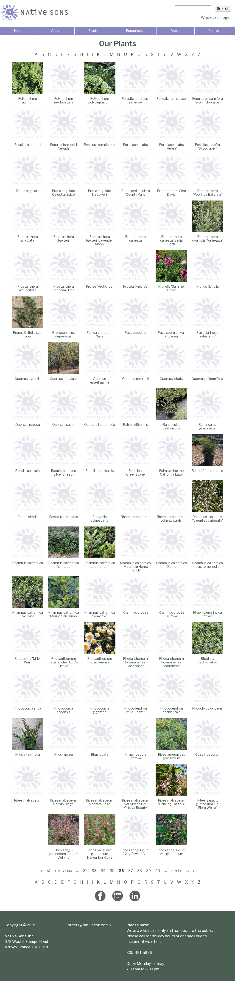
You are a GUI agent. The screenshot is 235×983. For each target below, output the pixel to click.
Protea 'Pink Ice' (135, 286)
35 (112, 871)
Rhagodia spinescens (99, 518)
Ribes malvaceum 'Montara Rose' (99, 802)
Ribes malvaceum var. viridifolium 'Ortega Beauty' (135, 804)
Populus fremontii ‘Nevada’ (63, 146)
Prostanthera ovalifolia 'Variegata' (207, 238)
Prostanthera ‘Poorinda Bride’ (63, 288)
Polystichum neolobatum (63, 100)
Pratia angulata (27, 191)
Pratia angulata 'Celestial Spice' (63, 192)
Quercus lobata (171, 379)
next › (176, 871)
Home (18, 31)
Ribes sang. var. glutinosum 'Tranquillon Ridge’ (99, 853)
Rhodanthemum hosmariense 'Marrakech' (171, 662)
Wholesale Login (215, 17)
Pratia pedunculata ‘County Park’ (135, 192)
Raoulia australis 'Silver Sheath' (63, 472)
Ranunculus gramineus (207, 426)
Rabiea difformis (135, 424)
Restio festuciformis (207, 471)
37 (130, 871)
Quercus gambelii (135, 379)
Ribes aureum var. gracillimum (171, 756)
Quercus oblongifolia (207, 379)
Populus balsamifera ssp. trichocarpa (207, 100)
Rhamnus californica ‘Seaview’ (99, 614)
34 (103, 871)
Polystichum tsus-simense (135, 100)
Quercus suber (63, 424)
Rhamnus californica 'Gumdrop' (63, 564)
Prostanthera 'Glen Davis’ (171, 192)
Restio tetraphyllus (63, 517)
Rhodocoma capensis (63, 710)
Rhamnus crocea (135, 612)
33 (94, 871)
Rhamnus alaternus (135, 517)
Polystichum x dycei (172, 98)
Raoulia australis (27, 471)
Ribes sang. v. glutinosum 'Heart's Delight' (63, 853)
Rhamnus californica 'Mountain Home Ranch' (135, 566)
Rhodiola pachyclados (207, 660)
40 (157, 871)
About (56, 31)
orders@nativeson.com (89, 925)
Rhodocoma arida (27, 708)
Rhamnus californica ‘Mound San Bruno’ (63, 614)
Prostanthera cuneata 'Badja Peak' (171, 240)
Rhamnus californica (27, 563)
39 (148, 871)
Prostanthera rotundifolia (27, 288)
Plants (93, 31)
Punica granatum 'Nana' (99, 334)
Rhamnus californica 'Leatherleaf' (99, 564)
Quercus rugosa (27, 424)
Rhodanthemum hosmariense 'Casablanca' (135, 662)
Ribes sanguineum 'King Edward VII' (135, 852)
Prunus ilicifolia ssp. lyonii (27, 334)
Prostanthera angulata (27, 238)
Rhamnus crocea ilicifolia (172, 614)
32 (85, 871)
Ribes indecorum (207, 754)
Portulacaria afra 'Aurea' (171, 146)
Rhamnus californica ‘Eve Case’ (27, 614)
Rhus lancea (63, 754)
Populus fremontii (27, 145)
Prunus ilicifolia (207, 286)
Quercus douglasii (63, 379)
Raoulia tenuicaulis (99, 471)
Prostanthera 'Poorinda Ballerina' (207, 192)
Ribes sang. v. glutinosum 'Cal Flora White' (207, 804)
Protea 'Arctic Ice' (99, 286)
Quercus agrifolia (28, 379)
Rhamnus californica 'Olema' (171, 564)
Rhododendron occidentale (171, 710)
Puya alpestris (135, 332)
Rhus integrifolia (27, 754)
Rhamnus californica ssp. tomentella (207, 564)
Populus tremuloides (99, 145)
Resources (134, 31)
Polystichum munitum (27, 100)
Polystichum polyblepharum (99, 100)
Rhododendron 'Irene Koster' (135, 710)
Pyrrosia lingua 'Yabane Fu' (207, 334)
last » (189, 871)
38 (139, 871)
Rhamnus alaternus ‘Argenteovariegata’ (207, 518)
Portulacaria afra (135, 145)
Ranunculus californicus (171, 426)
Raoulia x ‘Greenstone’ (135, 472)
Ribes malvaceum (27, 800)
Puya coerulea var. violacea (171, 334)
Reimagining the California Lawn (171, 472)
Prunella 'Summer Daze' (171, 288)
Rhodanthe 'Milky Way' (27, 660)
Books (176, 31)
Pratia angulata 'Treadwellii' (99, 192)
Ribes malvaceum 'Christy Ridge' (63, 802)
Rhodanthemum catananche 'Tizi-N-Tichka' (63, 662)
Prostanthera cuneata (135, 238)
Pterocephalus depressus (63, 334)
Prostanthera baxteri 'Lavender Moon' (99, 240)
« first (45, 871)
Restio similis (27, 517)
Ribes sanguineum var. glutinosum (171, 852)
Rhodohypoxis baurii (207, 708)
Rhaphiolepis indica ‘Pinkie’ (207, 614)
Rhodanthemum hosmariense (99, 660)
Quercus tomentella (99, 424)
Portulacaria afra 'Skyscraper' (207, 146)
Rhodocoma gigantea (99, 710)
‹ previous (63, 871)
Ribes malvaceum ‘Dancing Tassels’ (171, 802)
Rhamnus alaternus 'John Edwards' (171, 518)
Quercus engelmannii (99, 380)
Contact (214, 31)
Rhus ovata (99, 754)
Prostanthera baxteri (63, 238)
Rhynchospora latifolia (135, 756)
